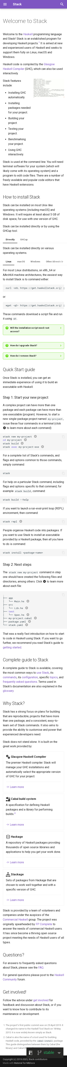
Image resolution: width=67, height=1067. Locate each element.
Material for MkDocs (24, 1063)
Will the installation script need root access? (29, 330)
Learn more (16, 787)
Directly (10, 239)
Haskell (28, 34)
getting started (12, 647)
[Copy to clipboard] (60, 288)
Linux (8, 261)
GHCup (24, 239)
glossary (8, 690)
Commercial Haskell (15, 919)
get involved (41, 1000)
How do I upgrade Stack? (23, 345)
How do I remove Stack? (23, 355)
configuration (30, 677)
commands (10, 677)
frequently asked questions (20, 681)
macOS (21, 261)
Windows (35, 261)
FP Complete (44, 924)
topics (54, 677)
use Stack (43, 672)
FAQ (40, 967)
